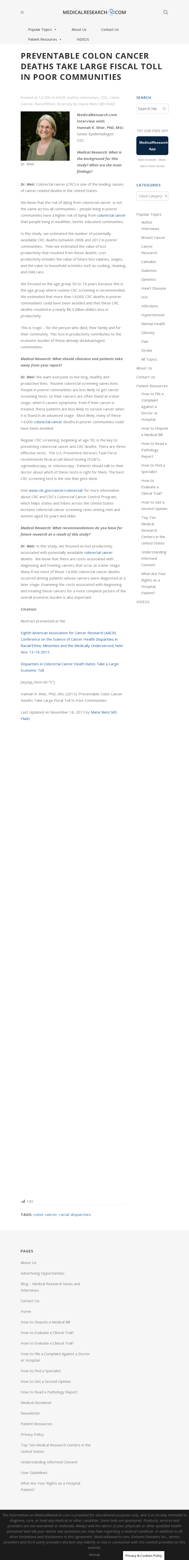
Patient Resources (42, 39)
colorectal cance (97, 552)
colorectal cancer (111, 215)
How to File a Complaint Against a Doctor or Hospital (152, 406)
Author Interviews (83, 97)
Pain (144, 341)
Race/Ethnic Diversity (53, 103)
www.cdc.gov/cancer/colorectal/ (56, 490)
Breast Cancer (153, 237)
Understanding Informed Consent (153, 558)
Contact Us (110, 29)
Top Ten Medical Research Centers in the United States (153, 530)
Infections (149, 305)
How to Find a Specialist (41, 1370)
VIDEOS (83, 39)
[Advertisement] (73, 959)
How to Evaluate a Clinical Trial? (151, 487)
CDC (104, 97)
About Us (79, 29)
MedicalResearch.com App (153, 145)
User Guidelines (34, 1472)
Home (26, 1311)
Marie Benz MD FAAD (97, 103)
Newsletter (30, 1413)
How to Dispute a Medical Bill (45, 1321)
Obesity (148, 332)
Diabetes (149, 270)
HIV (144, 297)
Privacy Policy (32, 1434)
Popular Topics (40, 29)
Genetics (148, 279)
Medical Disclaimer (36, 1402)
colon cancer (45, 1214)
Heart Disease (153, 288)
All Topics (149, 359)
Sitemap (94, 1555)
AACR (60, 97)
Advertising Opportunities (42, 1273)
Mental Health (153, 323)
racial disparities (75, 1214)
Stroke (146, 350)
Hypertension (153, 314)
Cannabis (148, 261)
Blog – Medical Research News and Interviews (50, 1287)
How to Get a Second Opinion (46, 1381)
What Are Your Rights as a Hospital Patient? (50, 1486)
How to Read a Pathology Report (154, 450)
